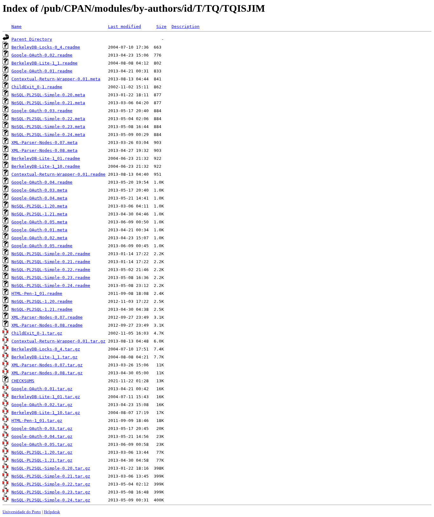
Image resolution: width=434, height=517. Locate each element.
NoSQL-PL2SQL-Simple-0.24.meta (48, 134)
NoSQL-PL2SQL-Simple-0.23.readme (50, 277)
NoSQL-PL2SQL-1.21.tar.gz (41, 460)
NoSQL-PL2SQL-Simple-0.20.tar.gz (50, 468)
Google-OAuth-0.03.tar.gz (41, 428)
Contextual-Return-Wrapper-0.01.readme (58, 174)
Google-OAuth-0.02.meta (39, 237)
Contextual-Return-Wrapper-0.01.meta (55, 79)
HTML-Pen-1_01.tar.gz (36, 420)
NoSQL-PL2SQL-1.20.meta (39, 206)
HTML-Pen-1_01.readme (36, 293)
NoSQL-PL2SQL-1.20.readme (41, 301)
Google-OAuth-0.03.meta (39, 190)
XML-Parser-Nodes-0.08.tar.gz (47, 373)
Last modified (124, 26)
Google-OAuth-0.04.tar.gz (41, 436)
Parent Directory (31, 39)
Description (186, 26)
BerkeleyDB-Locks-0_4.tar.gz (45, 349)
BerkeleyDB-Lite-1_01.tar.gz (45, 396)
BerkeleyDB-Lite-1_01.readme (45, 158)
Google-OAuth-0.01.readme (41, 71)
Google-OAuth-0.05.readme (41, 245)
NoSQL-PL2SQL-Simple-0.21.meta (48, 102)
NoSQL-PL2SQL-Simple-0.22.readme (50, 269)
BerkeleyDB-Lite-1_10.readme (45, 166)
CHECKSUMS (22, 380)
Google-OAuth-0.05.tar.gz (41, 444)
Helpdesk (52, 511)
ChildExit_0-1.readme (36, 87)
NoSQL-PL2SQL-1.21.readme (41, 309)
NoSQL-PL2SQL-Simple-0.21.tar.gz (50, 476)
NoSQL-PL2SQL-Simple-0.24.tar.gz (50, 500)
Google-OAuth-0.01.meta (39, 230)
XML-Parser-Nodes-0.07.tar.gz (47, 365)
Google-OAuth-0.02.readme (41, 55)
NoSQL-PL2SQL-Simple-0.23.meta (48, 126)
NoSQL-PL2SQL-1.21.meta (39, 214)
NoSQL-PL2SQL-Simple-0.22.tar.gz (50, 484)
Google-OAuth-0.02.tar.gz (41, 404)
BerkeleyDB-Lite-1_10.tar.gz (45, 412)
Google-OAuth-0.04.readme (41, 182)
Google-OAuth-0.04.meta (39, 198)
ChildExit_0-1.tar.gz (36, 333)
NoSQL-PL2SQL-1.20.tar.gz (41, 452)
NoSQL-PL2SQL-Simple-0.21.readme (50, 261)
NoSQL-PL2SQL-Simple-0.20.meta (48, 94)
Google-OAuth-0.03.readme (41, 110)
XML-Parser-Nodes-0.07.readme (47, 317)
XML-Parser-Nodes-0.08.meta (44, 150)
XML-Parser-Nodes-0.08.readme (47, 325)
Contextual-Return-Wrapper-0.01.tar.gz (58, 341)
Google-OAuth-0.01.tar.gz (41, 388)
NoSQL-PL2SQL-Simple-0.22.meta (48, 118)
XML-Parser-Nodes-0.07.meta (44, 142)
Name (16, 26)
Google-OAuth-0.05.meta (39, 222)
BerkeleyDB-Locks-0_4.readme (45, 47)
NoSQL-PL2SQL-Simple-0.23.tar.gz (50, 492)
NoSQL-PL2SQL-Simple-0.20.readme (50, 253)
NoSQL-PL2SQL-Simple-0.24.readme (50, 285)
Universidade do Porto (22, 511)
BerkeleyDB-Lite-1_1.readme (44, 63)
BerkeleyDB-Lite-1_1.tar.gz (44, 357)
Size (161, 26)
